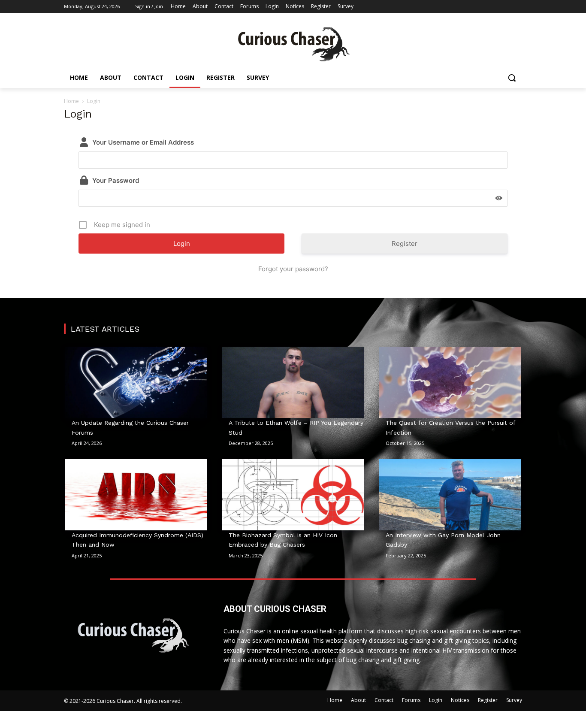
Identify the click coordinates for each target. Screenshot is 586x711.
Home (71, 101)
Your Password (115, 180)
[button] (511, 77)
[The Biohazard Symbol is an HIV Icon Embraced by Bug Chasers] (293, 494)
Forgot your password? (293, 269)
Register (404, 243)
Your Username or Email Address (143, 142)
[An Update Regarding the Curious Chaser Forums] (136, 382)
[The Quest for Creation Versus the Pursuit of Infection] (450, 382)
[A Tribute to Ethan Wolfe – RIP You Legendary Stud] (293, 382)
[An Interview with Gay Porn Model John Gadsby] (450, 494)
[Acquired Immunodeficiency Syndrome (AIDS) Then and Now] (136, 494)
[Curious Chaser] (293, 44)
